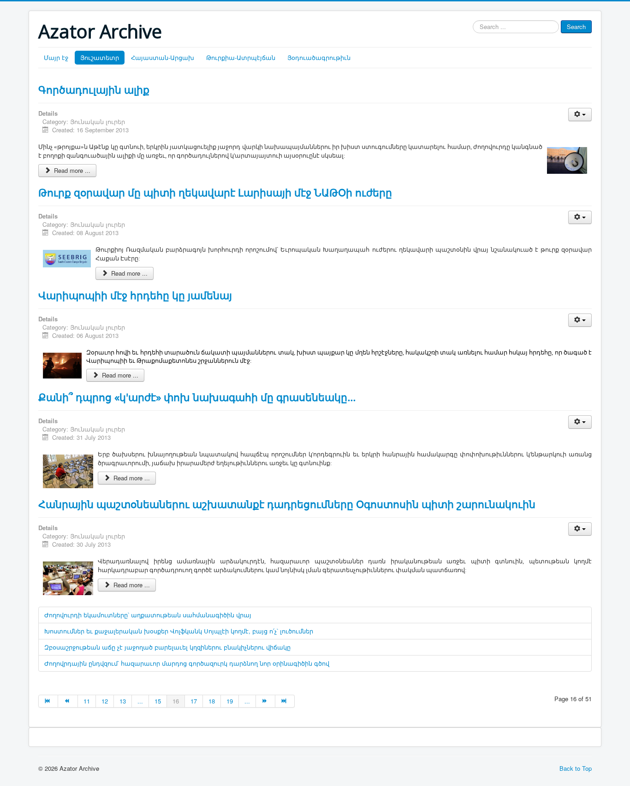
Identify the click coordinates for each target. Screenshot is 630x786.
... (140, 701)
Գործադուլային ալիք (93, 89)
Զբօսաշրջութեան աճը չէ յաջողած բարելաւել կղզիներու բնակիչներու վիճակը (167, 647)
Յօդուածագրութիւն (319, 57)
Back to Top (575, 768)
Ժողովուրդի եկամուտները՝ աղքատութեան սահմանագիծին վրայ (147, 614)
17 (193, 701)
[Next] (265, 701)
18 (211, 701)
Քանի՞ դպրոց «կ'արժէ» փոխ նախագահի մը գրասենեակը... (197, 397)
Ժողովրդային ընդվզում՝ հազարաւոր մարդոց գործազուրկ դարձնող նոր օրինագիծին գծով (186, 663)
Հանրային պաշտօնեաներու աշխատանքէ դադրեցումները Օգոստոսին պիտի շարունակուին (286, 504)
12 (104, 701)
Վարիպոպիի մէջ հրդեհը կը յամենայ (135, 295)
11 (86, 701)
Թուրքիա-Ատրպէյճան (240, 57)
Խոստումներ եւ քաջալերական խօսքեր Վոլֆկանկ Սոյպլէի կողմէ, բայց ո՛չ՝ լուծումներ (178, 630)
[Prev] (67, 701)
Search (576, 26)
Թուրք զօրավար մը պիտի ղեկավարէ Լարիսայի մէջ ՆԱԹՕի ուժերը (215, 192)
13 (122, 701)
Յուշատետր (99, 57)
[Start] (48, 701)
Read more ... (71, 170)
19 (229, 701)
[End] (285, 701)
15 (158, 701)
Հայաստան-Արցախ (162, 57)
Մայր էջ (56, 57)
